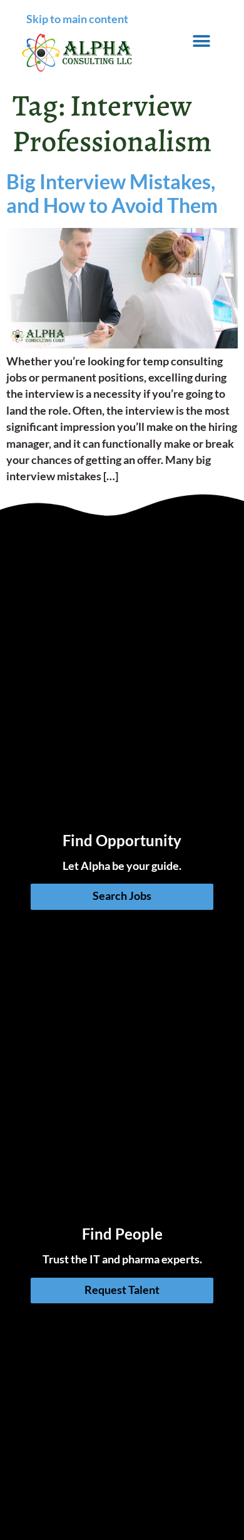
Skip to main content (77, 19)
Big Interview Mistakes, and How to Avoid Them (112, 193)
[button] (202, 41)
